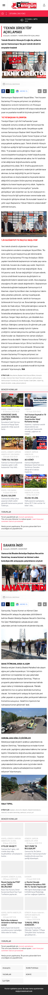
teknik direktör (6, 383)
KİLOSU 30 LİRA (31, 498)
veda (13, 383)
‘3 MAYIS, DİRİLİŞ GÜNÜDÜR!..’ (32, 923)
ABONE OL (24, 91)
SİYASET (28, 917)
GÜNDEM (14, 35)
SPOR (36, 841)
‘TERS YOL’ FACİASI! (9, 459)
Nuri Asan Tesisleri (18, 378)
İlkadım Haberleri (38, 913)
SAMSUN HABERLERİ (32, 915)
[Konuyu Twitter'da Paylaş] (8, 91)
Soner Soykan (24, 380)
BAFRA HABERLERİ (14, 913)
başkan (12, 810)
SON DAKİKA (14, 454)
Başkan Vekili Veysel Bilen (26, 375)
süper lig (40, 380)
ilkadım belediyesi (34, 810)
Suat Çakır (32, 380)
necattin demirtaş (13, 812)
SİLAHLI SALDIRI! (8, 495)
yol (32, 812)
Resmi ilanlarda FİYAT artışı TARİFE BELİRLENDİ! (10, 884)
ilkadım (24, 810)
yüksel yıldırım (21, 383)
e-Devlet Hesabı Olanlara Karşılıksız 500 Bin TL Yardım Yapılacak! (36, 884)
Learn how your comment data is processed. (22, 520)
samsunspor (37, 378)
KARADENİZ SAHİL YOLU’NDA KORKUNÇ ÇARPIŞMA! (10, 416)
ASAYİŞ (4, 409)
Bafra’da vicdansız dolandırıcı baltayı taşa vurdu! (11, 922)
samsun (29, 378)
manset (9, 378)
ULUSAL (17, 409)
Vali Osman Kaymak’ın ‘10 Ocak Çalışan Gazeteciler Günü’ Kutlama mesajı (35, 418)
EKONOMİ (28, 490)
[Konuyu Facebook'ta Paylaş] (3, 91)
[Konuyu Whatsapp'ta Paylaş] (12, 91)
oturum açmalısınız (26, 517)
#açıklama (13, 375)
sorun (29, 812)
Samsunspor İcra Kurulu (9, 380)
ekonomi (19, 810)
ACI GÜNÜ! (29, 459)
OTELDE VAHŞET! (9, 846)
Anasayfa (6, 35)
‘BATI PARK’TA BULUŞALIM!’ (31, 847)
